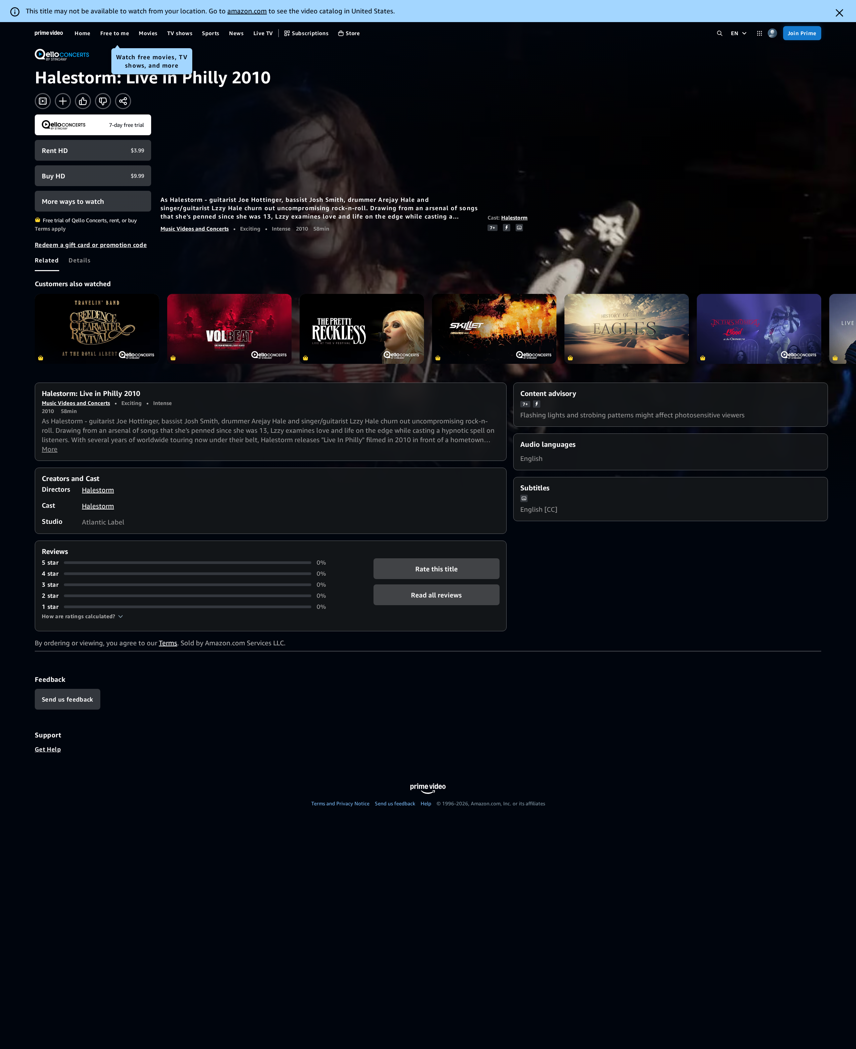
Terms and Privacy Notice (340, 803)
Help (426, 803)
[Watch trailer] (43, 101)
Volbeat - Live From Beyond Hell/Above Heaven (229, 329)
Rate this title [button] (436, 569)
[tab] (47, 260)
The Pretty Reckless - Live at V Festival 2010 (362, 329)
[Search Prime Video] (719, 33)
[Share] (123, 101)
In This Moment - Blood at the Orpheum (759, 329)
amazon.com (247, 11)
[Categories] (759, 33)
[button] (82, 616)
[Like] (83, 101)
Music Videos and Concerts (194, 228)
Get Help (48, 749)
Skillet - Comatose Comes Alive (494, 329)
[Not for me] (103, 101)
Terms (168, 643)
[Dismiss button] (839, 13)
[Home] (49, 33)
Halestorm (514, 217)
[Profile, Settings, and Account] (772, 33)
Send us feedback (395, 803)
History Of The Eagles (626, 329)
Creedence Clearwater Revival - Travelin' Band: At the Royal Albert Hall (97, 329)
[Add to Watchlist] (63, 101)
